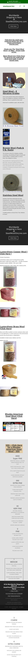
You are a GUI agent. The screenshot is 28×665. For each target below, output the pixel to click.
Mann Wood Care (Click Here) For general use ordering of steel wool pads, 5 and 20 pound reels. (14, 58)
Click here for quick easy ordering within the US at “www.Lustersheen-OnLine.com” (14, 42)
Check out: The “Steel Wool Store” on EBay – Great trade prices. (14, 50)
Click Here (13, 26)
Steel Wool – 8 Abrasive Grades (11, 92)
